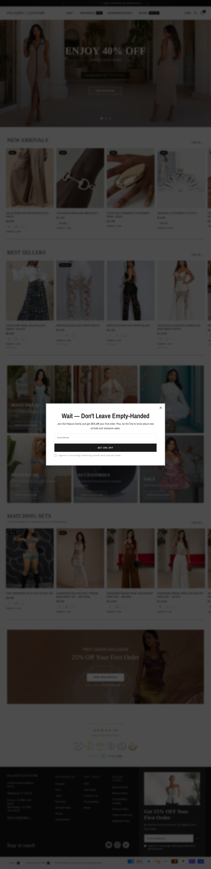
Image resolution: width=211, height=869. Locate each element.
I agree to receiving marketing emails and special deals (89, 455)
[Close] (160, 407)
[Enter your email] (105, 448)
